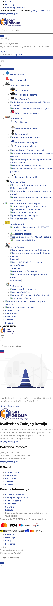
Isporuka (9, 510)
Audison (9, 320)
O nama (8, 1)
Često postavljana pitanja (17, 497)
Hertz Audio (10, 316)
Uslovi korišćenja (13, 501)
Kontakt (9, 323)
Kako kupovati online (15, 494)
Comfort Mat (11, 313)
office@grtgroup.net (9, 13)
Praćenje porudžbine (15, 7)
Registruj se (19, 54)
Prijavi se (4, 51)
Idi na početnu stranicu (11, 406)
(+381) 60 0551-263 (40, 10)
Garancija (9, 507)
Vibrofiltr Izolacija (13, 310)
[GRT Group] (10, 25)
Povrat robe (10, 504)
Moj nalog (9, 4)
